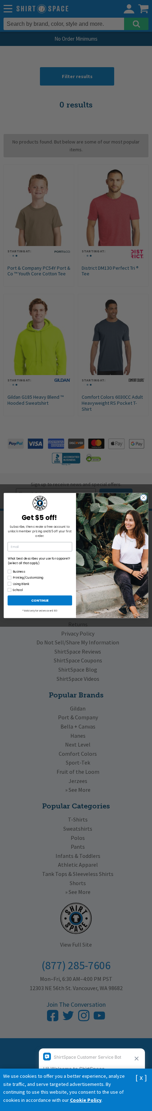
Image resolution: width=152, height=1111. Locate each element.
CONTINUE (40, 600)
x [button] (141, 1077)
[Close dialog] (143, 498)
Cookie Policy (85, 1100)
